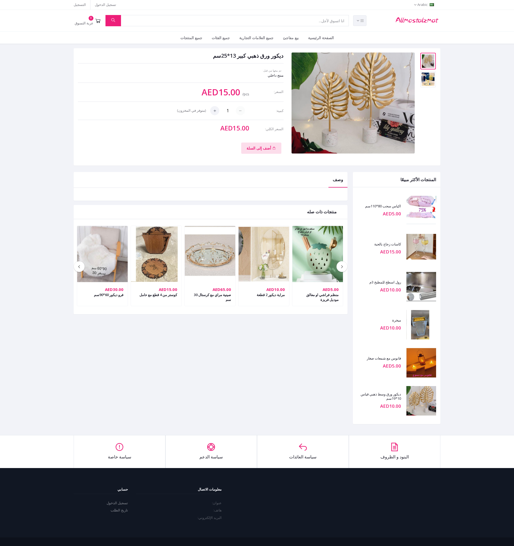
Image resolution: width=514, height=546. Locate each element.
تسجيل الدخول (105, 4)
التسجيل (80, 4)
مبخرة (396, 320)
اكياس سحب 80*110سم (383, 206)
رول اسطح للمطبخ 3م (385, 282)
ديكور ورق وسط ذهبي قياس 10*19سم (381, 396)
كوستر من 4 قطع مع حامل (158, 294)
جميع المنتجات (191, 37)
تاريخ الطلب (119, 510)
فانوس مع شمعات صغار (384, 358)
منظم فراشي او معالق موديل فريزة (322, 297)
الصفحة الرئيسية (321, 37)
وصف (338, 179)
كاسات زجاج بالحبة (387, 244)
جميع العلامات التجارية (256, 37)
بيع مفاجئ (291, 37)
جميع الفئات (221, 37)
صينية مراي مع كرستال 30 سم (212, 297)
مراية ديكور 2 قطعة (271, 294)
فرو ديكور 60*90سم (108, 294)
